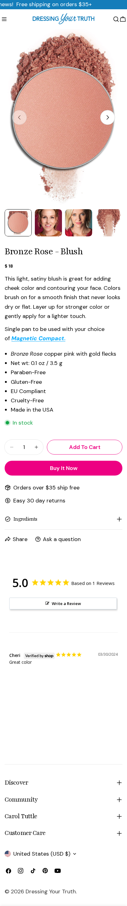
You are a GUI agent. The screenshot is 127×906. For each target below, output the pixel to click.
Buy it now (63, 468)
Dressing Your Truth (51, 891)
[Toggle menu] (4, 19)
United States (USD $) (41, 853)
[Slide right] (107, 117)
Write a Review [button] (66, 603)
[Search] (116, 19)
